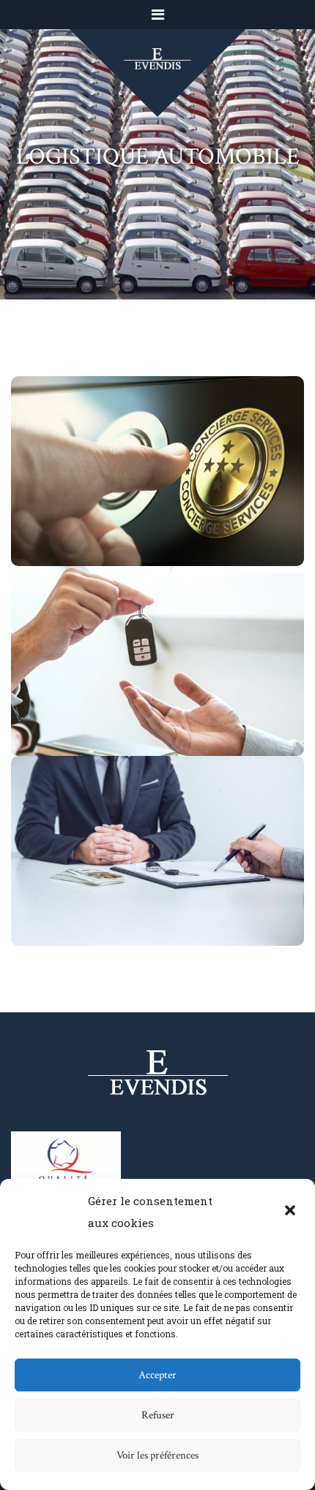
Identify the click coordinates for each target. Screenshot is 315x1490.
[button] (291, 1211)
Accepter (157, 1375)
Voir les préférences (157, 1455)
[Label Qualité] (66, 1161)
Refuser (157, 1415)
